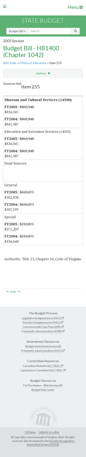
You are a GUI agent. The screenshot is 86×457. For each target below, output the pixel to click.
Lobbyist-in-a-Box (48, 432)
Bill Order (10, 63)
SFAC (57, 366)
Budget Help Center (43, 389)
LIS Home (30, 432)
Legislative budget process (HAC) (41, 318)
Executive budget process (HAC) (41, 322)
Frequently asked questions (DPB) (41, 331)
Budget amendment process (41, 346)
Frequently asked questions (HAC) (41, 350)
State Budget (43, 20)
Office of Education (33, 63)
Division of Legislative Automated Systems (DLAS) (50, 442)
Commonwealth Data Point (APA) (41, 327)
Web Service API (53, 385)
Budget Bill (16, 31)
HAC (49, 366)
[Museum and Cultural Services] (7, 291)
